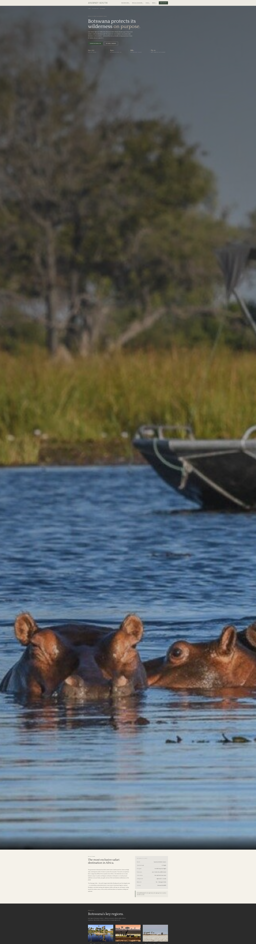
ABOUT (154, 2)
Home (89, 8)
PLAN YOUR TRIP (163, 2)
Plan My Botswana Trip (95, 43)
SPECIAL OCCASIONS (137, 2)
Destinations (95, 8)
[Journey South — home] (97, 3)
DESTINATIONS (125, 2)
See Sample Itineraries (111, 43)
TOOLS (147, 2)
